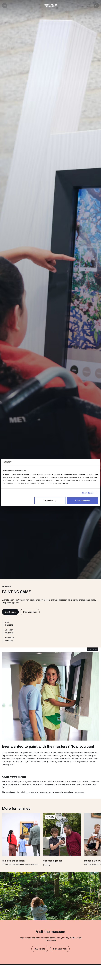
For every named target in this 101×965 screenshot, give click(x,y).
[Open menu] (4, 5)
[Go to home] (50, 5)
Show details (87, 493)
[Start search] (96, 5)
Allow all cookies (82, 501)
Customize (48, 501)
